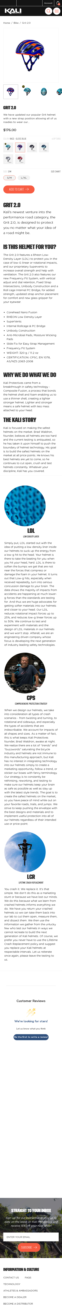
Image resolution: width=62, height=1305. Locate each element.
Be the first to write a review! (31, 1037)
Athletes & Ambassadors (20, 1290)
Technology (11, 1284)
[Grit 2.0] (10, 91)
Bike (16, 23)
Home (6, 23)
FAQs (28, 1277)
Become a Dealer (14, 1297)
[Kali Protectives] (13, 11)
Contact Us (11, 1277)
